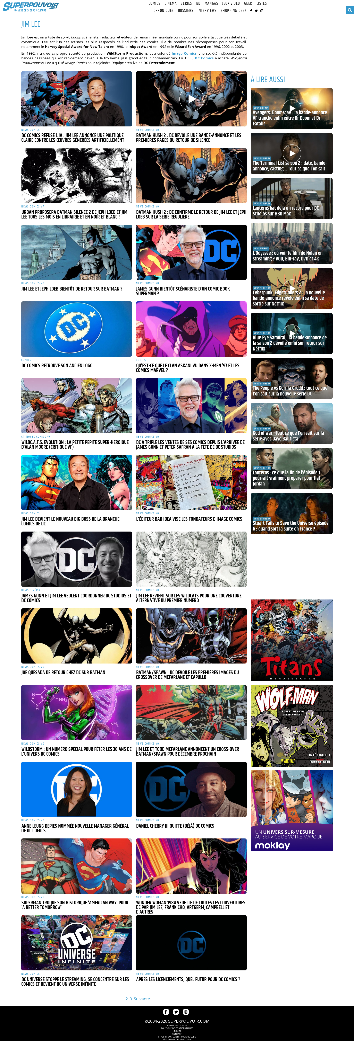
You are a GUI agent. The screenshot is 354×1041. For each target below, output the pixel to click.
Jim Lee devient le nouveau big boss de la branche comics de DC (70, 521)
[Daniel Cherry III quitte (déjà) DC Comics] (191, 789)
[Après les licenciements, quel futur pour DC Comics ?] (191, 942)
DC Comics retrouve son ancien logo (57, 366)
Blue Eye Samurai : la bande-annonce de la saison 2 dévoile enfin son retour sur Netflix (290, 343)
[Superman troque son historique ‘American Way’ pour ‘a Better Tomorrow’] (76, 866)
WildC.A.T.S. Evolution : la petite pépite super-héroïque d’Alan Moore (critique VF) (75, 445)
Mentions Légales (177, 1025)
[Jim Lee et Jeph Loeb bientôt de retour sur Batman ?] (76, 252)
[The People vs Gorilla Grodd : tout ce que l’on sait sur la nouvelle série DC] (292, 378)
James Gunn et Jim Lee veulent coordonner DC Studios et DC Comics (76, 598)
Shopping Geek (234, 11)
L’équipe (177, 1031)
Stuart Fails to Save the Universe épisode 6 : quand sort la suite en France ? (291, 526)
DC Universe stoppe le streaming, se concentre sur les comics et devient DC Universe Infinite (75, 982)
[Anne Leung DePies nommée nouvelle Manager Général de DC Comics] (76, 789)
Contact (177, 1033)
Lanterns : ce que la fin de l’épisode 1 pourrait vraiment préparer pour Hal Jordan (286, 478)
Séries (186, 3)
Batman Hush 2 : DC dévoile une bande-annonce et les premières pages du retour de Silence (188, 138)
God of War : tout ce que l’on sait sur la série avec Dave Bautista (288, 436)
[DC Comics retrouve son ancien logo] (76, 329)
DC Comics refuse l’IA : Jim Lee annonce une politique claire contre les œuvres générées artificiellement (72, 138)
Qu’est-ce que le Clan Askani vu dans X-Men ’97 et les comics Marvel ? (187, 368)
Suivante (142, 999)
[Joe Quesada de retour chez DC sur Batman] (76, 636)
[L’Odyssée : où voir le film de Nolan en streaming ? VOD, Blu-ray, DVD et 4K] (292, 243)
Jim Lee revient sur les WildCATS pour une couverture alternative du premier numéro (189, 598)
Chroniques (163, 11)
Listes (261, 3)
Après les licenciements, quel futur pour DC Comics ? (188, 980)
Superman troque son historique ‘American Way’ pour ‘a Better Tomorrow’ (74, 905)
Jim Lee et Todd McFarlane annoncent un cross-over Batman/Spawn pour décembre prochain (187, 752)
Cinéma (171, 3)
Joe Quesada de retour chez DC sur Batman (63, 673)
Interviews (207, 11)
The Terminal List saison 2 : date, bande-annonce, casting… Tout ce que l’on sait (290, 166)
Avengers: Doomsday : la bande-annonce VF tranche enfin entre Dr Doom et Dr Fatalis (290, 118)
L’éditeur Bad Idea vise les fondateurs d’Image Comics (189, 519)
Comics (154, 3)
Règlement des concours (177, 1039)
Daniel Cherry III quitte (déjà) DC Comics (175, 826)
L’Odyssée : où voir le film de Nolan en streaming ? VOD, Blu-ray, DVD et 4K (287, 256)
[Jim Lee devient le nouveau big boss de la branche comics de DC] (76, 482)
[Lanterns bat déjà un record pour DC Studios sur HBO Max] (292, 198)
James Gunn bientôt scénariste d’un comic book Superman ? (183, 291)
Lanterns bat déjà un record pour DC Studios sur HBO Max (286, 211)
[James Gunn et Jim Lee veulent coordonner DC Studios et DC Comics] (76, 559)
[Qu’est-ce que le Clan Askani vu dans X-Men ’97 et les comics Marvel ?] (191, 329)
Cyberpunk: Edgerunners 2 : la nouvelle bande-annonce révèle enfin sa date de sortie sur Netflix (289, 298)
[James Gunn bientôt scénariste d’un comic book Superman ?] (191, 252)
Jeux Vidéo (231, 3)
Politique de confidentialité (177, 1028)
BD (198, 3)
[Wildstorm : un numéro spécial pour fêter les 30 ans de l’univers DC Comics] (76, 712)
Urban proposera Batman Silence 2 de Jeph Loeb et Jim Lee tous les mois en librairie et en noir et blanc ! (74, 214)
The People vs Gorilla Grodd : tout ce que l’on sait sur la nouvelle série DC (290, 391)
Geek (248, 3)
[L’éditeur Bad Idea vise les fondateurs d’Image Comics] (191, 482)
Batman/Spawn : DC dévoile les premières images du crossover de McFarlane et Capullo (187, 675)
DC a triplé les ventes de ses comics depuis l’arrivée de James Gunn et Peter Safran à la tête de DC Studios (190, 445)
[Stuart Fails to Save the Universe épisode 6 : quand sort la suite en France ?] (292, 513)
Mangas (211, 3)
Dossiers (185, 11)
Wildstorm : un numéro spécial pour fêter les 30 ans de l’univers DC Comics (76, 752)
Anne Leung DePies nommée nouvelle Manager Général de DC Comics (75, 828)
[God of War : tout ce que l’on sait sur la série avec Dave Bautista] (292, 423)
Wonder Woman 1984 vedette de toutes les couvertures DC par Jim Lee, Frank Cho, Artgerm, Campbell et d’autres (190, 907)
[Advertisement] (292, 43)
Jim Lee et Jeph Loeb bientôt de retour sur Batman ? (72, 289)
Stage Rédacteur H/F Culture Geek (177, 1036)
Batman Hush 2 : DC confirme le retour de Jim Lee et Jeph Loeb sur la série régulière (191, 214)
